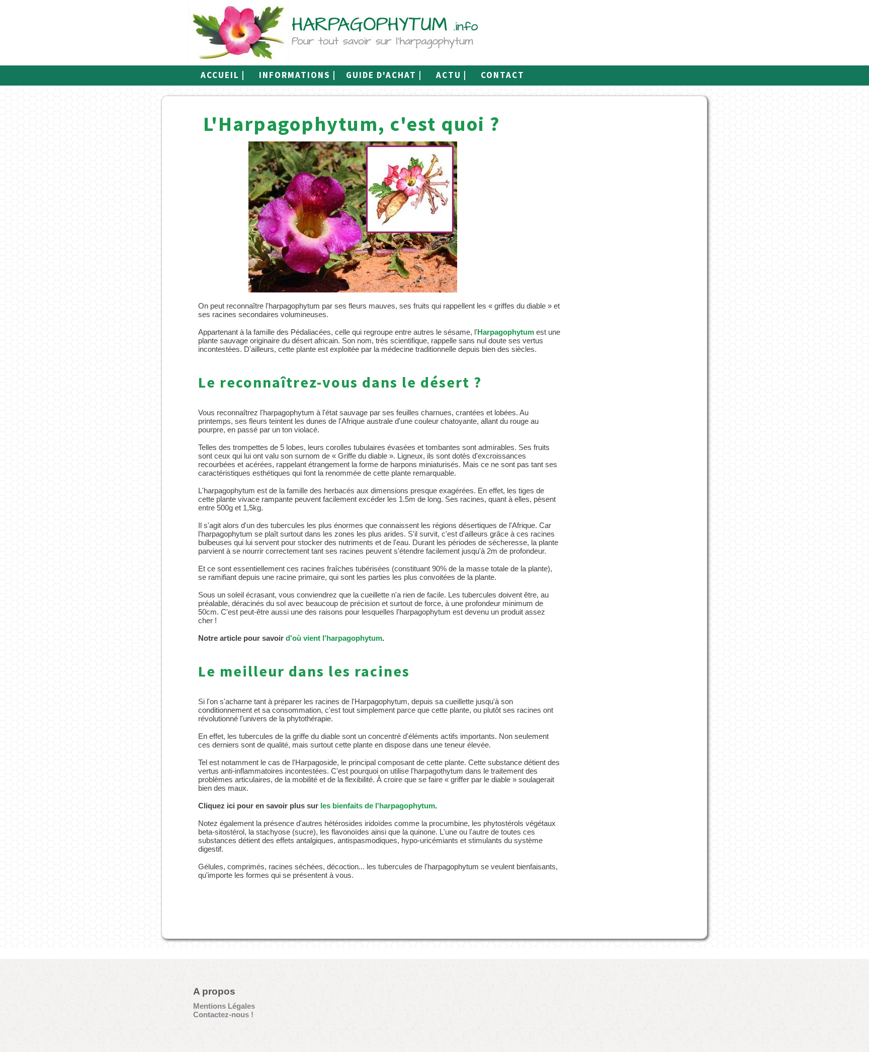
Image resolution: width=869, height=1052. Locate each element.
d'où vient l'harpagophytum (334, 638)
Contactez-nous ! (223, 1014)
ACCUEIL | (223, 75)
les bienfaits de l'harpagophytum (377, 805)
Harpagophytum (505, 332)
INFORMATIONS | (297, 75)
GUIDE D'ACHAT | (384, 75)
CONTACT (503, 75)
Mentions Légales (224, 1006)
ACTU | (451, 75)
